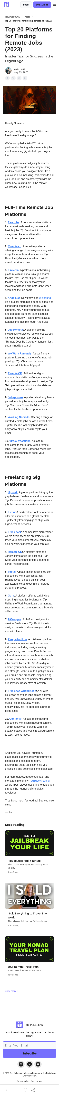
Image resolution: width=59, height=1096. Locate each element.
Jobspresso (15, 397)
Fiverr (11, 512)
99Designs (14, 619)
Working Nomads (19, 417)
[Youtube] (38, 1064)
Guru (11, 595)
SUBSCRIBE (42, 4)
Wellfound (45, 298)
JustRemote (15, 329)
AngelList (14, 298)
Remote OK (15, 373)
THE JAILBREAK (12, 17)
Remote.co (14, 246)
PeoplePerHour (17, 639)
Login (26, 4)
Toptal (12, 571)
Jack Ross (19, 69)
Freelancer (14, 532)
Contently (15, 718)
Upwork (13, 492)
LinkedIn (13, 270)
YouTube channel (39, 780)
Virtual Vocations (19, 441)
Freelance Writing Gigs (22, 691)
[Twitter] (21, 1064)
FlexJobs (13, 222)
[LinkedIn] (29, 1064)
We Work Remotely (19, 353)
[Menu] (54, 4)
